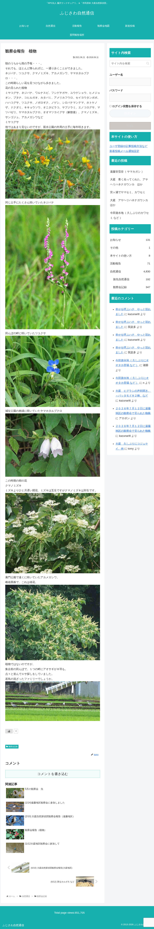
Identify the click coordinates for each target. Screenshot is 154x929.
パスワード (116, 90)
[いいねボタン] (9, 731)
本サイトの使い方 (130, 255)
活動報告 (130, 263)
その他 (130, 247)
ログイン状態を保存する (126, 106)
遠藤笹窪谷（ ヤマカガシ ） (127, 171)
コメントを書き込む (52, 774)
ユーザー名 (116, 74)
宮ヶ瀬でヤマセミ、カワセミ (127, 192)
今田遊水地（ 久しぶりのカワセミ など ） (129, 215)
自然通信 (130, 271)
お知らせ (130, 239)
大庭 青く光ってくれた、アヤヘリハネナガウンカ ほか (129, 182)
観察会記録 (13, 746)
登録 (130, 125)
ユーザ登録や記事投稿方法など (128, 146)
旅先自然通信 (131, 279)
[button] (147, 63)
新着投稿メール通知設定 (124, 151)
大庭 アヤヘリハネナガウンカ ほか (130, 203)
